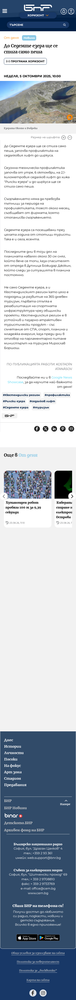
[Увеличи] (63, 137)
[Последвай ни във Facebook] (33, 993)
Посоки (11, 759)
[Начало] (38, 8)
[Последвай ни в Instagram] (43, 993)
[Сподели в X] (45, 429)
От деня (11, 38)
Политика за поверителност (38, 962)
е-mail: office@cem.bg (38, 888)
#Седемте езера (15, 407)
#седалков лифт (42, 401)
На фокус (12, 765)
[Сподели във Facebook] (37, 429)
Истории (12, 746)
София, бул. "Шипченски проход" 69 (38, 874)
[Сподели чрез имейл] (71, 429)
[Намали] (69, 137)
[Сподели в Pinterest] (63, 429)
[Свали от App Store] (27, 937)
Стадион (12, 778)
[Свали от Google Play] (49, 937)
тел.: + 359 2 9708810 (38, 879)
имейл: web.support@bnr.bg (38, 858)
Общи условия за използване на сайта (38, 953)
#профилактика (57, 395)
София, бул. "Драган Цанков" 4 (38, 848)
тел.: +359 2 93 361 (38, 853)
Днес (8, 740)
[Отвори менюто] (4, 11)
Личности (14, 753)
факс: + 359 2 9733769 (38, 884)
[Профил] (71, 11)
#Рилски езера (14, 401)
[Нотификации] (63, 11)
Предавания (15, 785)
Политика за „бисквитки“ (38, 970)
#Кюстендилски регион (21, 395)
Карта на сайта (38, 980)
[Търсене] (64, 25)
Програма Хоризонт (28, 61)
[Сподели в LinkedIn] (54, 429)
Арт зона (13, 772)
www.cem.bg (38, 893)
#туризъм (41, 407)
